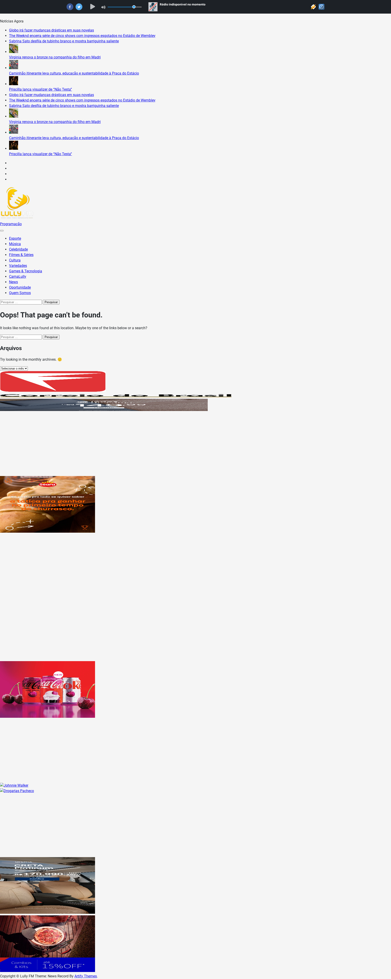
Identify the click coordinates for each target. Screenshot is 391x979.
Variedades (18, 265)
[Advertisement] (136, 444)
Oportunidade (20, 287)
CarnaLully (17, 276)
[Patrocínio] (47, 531)
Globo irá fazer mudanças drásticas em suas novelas (51, 30)
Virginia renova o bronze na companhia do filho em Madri (55, 57)
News (13, 282)
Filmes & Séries (21, 255)
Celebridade (18, 249)
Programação (11, 224)
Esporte (15, 238)
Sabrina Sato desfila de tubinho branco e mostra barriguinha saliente (64, 41)
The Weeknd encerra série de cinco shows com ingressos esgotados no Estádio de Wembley (82, 36)
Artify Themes (85, 976)
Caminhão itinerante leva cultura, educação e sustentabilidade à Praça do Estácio (74, 73)
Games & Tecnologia (25, 271)
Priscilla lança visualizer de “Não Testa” (40, 89)
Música (15, 244)
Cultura (15, 260)
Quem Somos (20, 293)
